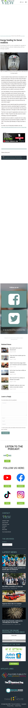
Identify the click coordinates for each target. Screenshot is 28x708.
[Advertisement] (14, 222)
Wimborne (7, 571)
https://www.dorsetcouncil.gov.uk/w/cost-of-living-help (13, 127)
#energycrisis (19, 158)
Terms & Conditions (15, 704)
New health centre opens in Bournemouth (16, 349)
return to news (22, 35)
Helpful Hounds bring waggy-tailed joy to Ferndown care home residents (18, 363)
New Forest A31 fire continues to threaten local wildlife (17, 378)
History (8, 588)
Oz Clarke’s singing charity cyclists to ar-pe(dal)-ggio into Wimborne (14, 568)
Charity (3, 571)
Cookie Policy (18, 705)
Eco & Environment (3, 35)
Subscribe (14, 635)
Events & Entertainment (6, 605)
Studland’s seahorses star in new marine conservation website (17, 386)
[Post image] (4, 350)
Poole (12, 605)
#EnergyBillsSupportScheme (8, 158)
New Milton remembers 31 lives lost (12, 586)
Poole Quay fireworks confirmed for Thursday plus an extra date (12, 621)
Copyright (24, 704)
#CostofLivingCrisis (9, 157)
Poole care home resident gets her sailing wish (18, 356)
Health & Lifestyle (8, 35)
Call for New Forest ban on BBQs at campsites (18, 371)
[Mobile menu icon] (26, 2)
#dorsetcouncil (17, 157)
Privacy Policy (10, 705)
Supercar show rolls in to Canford (11, 604)
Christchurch (4, 588)
